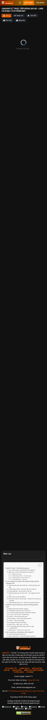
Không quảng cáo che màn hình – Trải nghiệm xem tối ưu (24, 594)
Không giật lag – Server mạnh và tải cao (20, 591)
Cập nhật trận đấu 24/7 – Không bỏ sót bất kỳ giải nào (24, 602)
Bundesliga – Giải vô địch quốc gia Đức (20, 618)
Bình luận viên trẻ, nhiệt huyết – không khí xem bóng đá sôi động (25, 599)
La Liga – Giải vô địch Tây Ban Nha (19, 614)
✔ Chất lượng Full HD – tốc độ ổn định (21, 575)
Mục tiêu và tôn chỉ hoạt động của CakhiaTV (21, 572)
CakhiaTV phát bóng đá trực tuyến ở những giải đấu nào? (22, 606)
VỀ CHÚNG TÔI (11, 668)
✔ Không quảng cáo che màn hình (20, 577)
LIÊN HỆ (7, 670)
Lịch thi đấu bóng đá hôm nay (17, 634)
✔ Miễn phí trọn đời (16, 574)
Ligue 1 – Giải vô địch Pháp (16, 620)
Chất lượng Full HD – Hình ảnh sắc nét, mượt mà (22, 589)
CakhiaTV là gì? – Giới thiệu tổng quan (17, 568)
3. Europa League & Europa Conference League (22, 612)
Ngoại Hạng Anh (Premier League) (18, 609)
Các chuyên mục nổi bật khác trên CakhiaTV (20, 632)
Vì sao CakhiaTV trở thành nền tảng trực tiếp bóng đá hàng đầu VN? (22, 582)
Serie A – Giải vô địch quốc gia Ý (18, 616)
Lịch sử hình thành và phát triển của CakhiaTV (22, 570)
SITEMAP (30, 672)
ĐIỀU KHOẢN (37, 668)
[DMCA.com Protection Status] (23, 714)
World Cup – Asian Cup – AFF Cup (18, 624)
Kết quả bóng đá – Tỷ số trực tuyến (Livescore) (22, 636)
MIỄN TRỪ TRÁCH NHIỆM (33, 670)
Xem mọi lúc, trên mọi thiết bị (17, 597)
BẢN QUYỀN (17, 670)
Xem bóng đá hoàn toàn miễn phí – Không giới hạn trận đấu (24, 586)
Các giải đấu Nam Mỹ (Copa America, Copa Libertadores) (22, 627)
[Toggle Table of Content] (38, 565)
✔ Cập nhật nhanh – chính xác (19, 579)
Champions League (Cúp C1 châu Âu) (19, 610)
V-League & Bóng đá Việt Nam (17, 622)
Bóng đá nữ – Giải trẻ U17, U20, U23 (19, 630)
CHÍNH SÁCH (24, 668)
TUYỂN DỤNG (18, 672)
